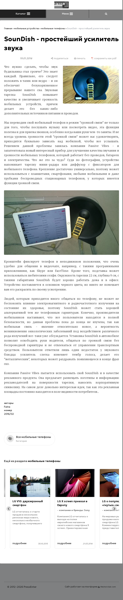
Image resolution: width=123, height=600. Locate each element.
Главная (8, 28)
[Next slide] (111, 512)
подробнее (19, 546)
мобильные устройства (26, 28)
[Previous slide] (8, 512)
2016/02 (9, 417)
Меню (65, 13)
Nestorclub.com (105, 590)
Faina (7, 409)
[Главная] (60, 5)
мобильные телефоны (53, 28)
